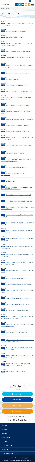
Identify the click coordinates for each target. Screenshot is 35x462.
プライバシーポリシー (13, 458)
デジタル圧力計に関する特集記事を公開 (14, 31)
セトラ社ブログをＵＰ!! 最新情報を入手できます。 (17, 304)
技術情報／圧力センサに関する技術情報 (14, 278)
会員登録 (19, 405)
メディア (4, 441)
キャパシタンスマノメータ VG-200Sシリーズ (15, 73)
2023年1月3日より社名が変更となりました (15, 85)
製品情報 (4, 425)
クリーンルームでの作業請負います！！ (14, 167)
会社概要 (4, 433)
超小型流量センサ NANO (10, 79)
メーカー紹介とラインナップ (10, 453)
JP (29, 1)
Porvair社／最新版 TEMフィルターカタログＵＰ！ (17, 298)
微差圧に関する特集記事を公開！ (12, 37)
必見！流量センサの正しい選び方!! (13, 153)
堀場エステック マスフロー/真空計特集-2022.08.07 (17, 91)
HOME (2, 8)
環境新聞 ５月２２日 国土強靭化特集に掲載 (15, 310)
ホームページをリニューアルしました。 (14, 371)
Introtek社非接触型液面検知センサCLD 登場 (15, 125)
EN (32, 1)
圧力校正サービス (8, 181)
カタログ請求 (19, 394)
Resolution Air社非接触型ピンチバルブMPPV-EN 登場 (17, 119)
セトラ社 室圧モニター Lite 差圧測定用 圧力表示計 (17, 201)
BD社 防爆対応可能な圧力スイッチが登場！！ (16, 105)
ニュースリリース (7, 445)
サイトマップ (24, 458)
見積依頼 (19, 399)
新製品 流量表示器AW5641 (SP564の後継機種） (17, 51)
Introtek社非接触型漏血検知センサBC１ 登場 (15, 131)
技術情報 (4, 429)
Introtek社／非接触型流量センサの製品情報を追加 (17, 284)
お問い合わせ (19, 411)
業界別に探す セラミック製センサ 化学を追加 (16, 195)
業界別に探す (6, 449)
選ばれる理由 (6, 437)
